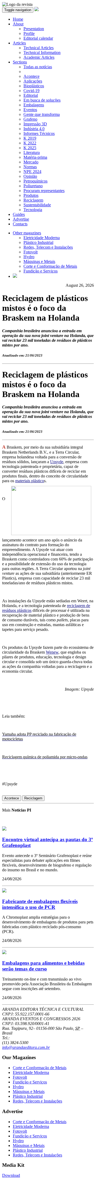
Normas (30, 167)
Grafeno (30, 119)
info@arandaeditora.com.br (26, 1047)
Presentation (33, 28)
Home (18, 19)
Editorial (30, 95)
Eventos (30, 109)
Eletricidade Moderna (41, 237)
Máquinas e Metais (39, 261)
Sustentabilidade (37, 205)
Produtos (30, 195)
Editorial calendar (38, 38)
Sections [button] (20, 62)
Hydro (28, 256)
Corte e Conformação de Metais (50, 266)
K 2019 (29, 138)
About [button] (18, 24)
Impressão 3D (35, 124)
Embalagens (33, 105)
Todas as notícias (37, 67)
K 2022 (29, 143)
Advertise (21, 219)
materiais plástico (29, 481)
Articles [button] (19, 43)
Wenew (52, 652)
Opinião (30, 176)
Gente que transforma (41, 114)
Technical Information (42, 52)
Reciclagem (33, 200)
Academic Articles (38, 57)
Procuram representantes (44, 190)
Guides (19, 214)
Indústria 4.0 (34, 128)
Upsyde (56, 461)
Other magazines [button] (27, 233)
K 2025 (29, 147)
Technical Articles (38, 47)
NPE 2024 (32, 171)
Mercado (30, 162)
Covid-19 (31, 90)
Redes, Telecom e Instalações (48, 247)
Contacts (20, 224)
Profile (29, 33)
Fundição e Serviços (40, 271)
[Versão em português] (15, 276)
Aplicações (32, 81)
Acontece (31, 76)
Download (11, 1175)
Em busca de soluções (42, 100)
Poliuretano (33, 186)
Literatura (31, 152)
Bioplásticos (33, 86)
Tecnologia (32, 209)
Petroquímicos (35, 181)
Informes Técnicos (39, 133)
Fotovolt (30, 252)
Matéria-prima (35, 157)
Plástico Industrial (38, 242)
